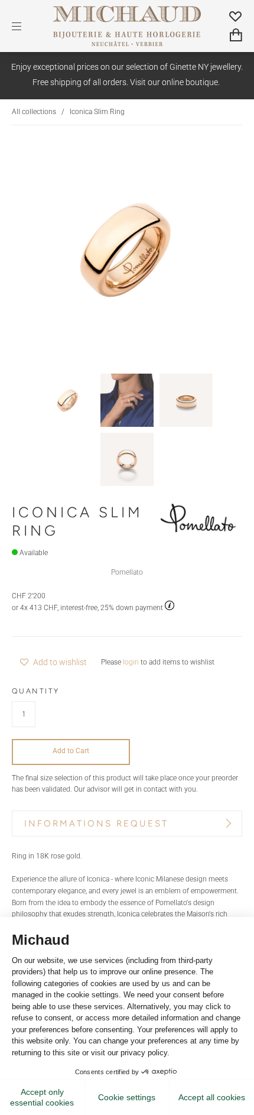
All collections (34, 112)
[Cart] (236, 35)
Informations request (96, 823)
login (131, 662)
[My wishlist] (235, 16)
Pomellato (127, 572)
